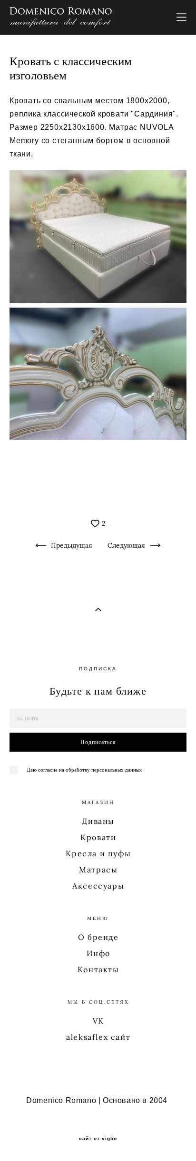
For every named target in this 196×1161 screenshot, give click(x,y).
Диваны (98, 821)
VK (98, 1021)
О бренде (98, 937)
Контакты (98, 969)
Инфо (98, 953)
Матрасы (98, 869)
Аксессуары (98, 885)
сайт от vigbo (98, 1138)
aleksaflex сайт (98, 1037)
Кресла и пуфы (98, 853)
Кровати (98, 837)
